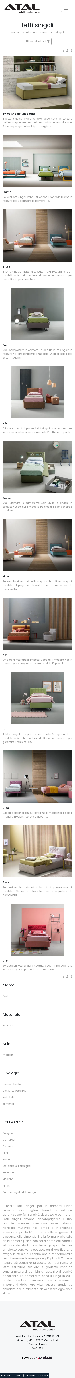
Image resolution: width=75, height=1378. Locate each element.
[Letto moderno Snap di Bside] (37, 314)
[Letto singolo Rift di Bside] (37, 392)
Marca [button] (9, 985)
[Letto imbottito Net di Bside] (37, 624)
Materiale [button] (11, 1014)
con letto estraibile (15, 1090)
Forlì (5, 1153)
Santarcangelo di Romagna (20, 1192)
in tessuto (9, 1025)
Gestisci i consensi (37, 1375)
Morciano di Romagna (17, 1166)
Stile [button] (6, 1043)
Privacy (5, 1375)
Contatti (37, 1348)
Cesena (8, 1146)
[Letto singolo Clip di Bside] (37, 930)
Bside (6, 996)
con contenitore (13, 1084)
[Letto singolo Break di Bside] (37, 776)
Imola (6, 1159)
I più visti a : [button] (13, 1122)
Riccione (8, 1179)
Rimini (6, 1185)
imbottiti (8, 1097)
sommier (8, 1104)
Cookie (17, 1375)
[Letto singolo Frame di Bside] (37, 161)
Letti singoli (57, 32)
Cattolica (9, 1140)
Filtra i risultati (36, 41)
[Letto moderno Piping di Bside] (37, 545)
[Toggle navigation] (66, 8)
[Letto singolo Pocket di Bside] (37, 467)
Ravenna (8, 1172)
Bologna (8, 1133)
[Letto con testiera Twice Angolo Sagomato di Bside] (37, 82)
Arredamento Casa (34, 32)
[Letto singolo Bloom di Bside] (37, 851)
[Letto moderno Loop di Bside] (37, 698)
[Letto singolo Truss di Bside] (37, 235)
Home (15, 32)
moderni (8, 1055)
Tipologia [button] (11, 1073)
